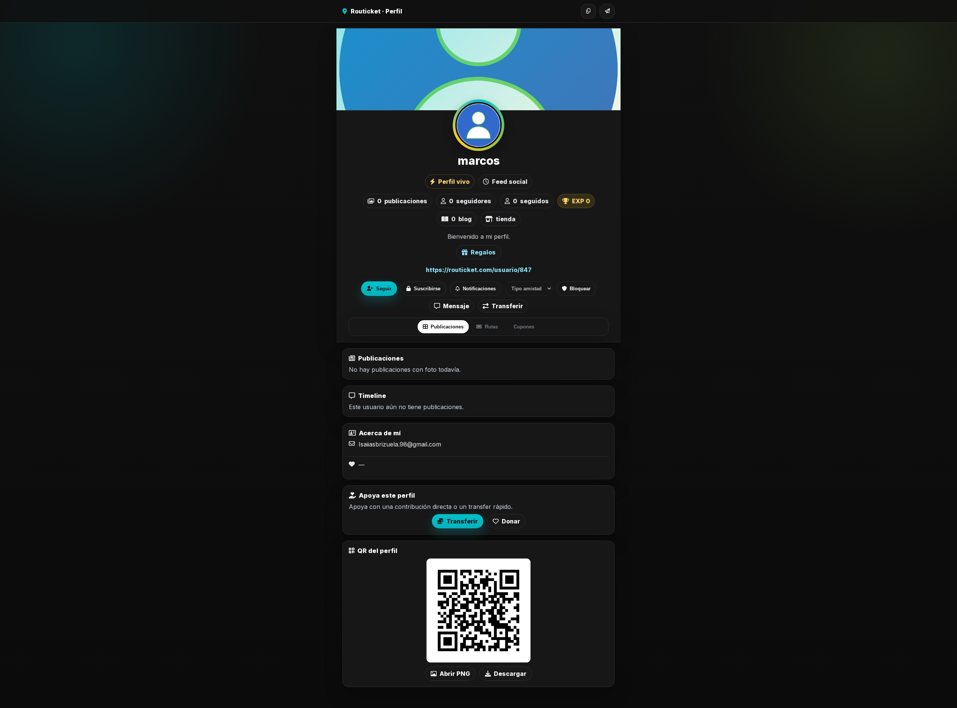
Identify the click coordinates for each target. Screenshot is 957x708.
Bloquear (580, 288)
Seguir (383, 288)
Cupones (524, 327)
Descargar (510, 673)
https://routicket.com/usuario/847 (479, 269)
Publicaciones (447, 327)
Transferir (507, 306)
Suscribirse (427, 288)
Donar (511, 521)
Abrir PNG (455, 673)
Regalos (483, 252)
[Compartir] (607, 11)
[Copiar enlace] (588, 11)
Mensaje (456, 306)
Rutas (491, 327)
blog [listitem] (461, 219)
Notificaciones (479, 288)
